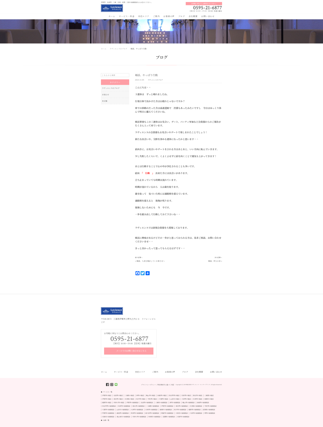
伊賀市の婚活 (106, 395)
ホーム (112, 16)
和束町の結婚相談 (154, 416)
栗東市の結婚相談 (167, 413)
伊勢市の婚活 (106, 399)
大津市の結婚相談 (137, 409)
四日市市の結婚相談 (109, 406)
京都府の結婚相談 (108, 416)
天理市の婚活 (163, 399)
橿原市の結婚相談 (195, 409)
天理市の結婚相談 (108, 409)
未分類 (104, 101)
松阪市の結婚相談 (124, 406)
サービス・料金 (126, 16)
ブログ (181, 16)
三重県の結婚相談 (161, 402)
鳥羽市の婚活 (118, 399)
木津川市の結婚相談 (139, 416)
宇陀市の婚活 (152, 399)
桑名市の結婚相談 (138, 406)
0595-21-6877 (207, 7)
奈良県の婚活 (129, 399)
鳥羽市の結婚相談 (182, 406)
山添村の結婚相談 (123, 409)
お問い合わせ (207, 16)
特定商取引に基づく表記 (165, 384)
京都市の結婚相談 (183, 416)
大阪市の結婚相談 (196, 413)
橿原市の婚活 (106, 402)
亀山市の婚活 (150, 395)
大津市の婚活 (186, 399)
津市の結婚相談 (175, 402)
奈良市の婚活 (197, 399)
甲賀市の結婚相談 (108, 413)
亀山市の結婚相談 (188, 402)
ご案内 (156, 16)
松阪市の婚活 (186, 395)
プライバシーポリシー (148, 384)
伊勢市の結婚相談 (167, 406)
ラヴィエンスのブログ (155, 80)
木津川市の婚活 (119, 402)
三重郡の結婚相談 (153, 406)
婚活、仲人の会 (214, 261)
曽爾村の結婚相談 (166, 409)
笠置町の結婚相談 (169, 416)
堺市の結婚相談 (209, 413)
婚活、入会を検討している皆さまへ (151, 261)
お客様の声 (168, 16)
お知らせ (105, 94)
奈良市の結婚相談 (151, 409)
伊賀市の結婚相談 (132, 402)
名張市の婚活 (118, 395)
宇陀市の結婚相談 (210, 406)
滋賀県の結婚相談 (209, 409)
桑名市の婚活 (197, 395)
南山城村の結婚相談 (123, 416)
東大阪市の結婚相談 (152, 413)
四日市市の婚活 (174, 395)
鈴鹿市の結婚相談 (203, 402)
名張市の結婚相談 (147, 402)
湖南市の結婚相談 (123, 413)
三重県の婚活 (129, 395)
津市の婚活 (140, 395)
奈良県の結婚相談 (196, 406)
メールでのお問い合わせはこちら (131, 350)
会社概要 (193, 16)
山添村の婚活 (174, 399)
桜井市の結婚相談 (180, 409)
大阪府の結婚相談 (182, 413)
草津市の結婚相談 (137, 413)
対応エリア (143, 16)
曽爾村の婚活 (208, 399)
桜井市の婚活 (140, 399)
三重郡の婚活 (208, 395)
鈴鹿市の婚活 (162, 395)
